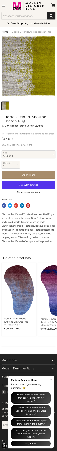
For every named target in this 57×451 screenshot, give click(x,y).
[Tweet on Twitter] (10, 205)
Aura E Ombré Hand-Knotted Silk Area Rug (16, 320)
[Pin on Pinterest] (28, 205)
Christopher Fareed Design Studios (24, 125)
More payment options (28, 192)
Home (5, 31)
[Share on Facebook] (4, 205)
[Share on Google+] (16, 205)
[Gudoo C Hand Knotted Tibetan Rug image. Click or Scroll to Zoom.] (28, 67)
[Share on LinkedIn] (22, 205)
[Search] (51, 15)
